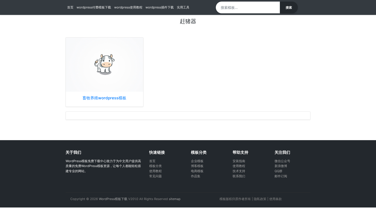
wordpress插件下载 (160, 7)
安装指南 (239, 161)
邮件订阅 (281, 176)
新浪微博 (281, 166)
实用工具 (183, 7)
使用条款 (275, 199)
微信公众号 (282, 161)
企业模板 (197, 161)
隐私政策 (260, 199)
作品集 (195, 176)
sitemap (175, 199)
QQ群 (278, 171)
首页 (70, 7)
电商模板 (197, 171)
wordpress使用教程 (128, 7)
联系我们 (239, 176)
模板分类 (155, 166)
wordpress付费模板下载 (94, 7)
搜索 (289, 7)
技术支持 (239, 171)
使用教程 (155, 171)
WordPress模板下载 (113, 199)
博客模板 (197, 166)
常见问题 (155, 176)
